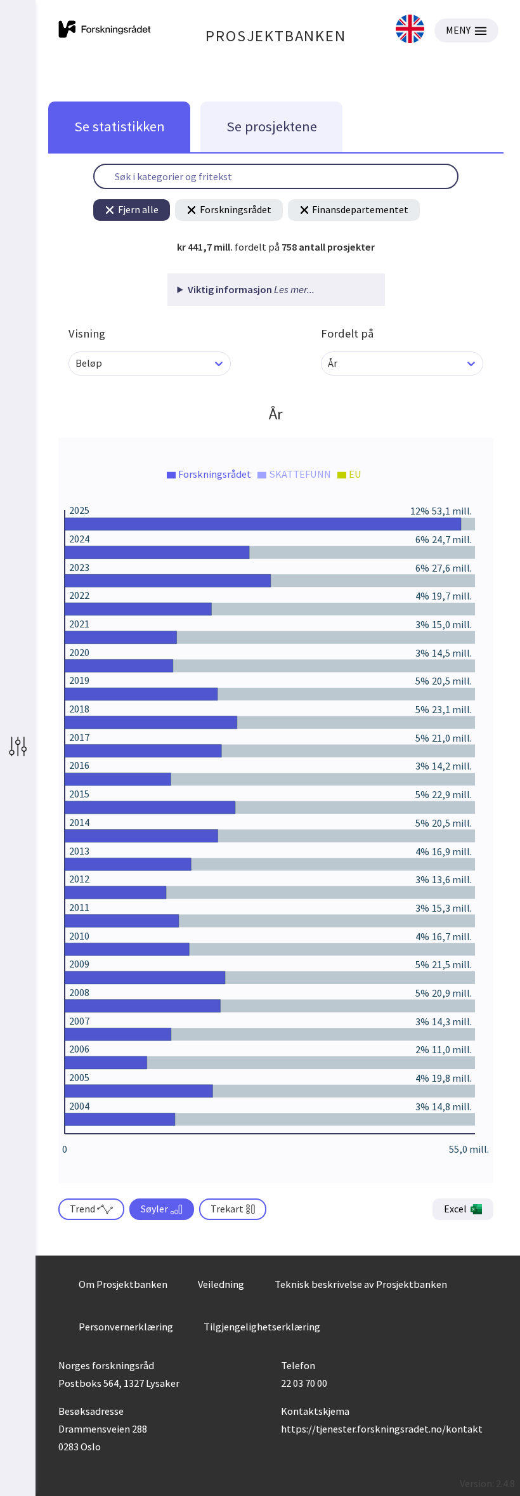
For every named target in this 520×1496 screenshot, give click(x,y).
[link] (410, 30)
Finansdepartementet (360, 209)
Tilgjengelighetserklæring (262, 1326)
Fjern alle (138, 209)
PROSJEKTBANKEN (275, 36)
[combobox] (76, 363)
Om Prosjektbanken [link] (123, 1284)
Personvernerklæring (126, 1326)
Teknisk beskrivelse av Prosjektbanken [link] (361, 1284)
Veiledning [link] (221, 1284)
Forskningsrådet (235, 209)
